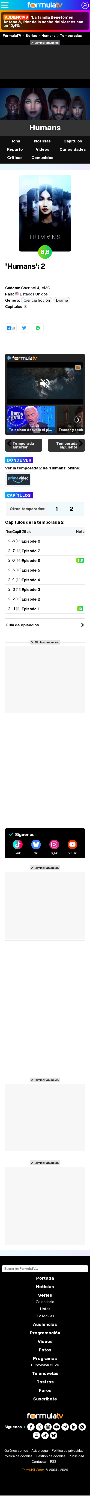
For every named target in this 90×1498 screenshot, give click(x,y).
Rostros (45, 1382)
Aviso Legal (39, 1450)
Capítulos (19, 495)
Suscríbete (45, 1399)
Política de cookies (18, 1456)
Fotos (45, 1350)
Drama (62, 300)
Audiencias (45, 1324)
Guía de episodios (22, 625)
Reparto (15, 149)
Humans (49, 35)
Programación (45, 1333)
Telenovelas (45, 1373)
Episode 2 (31, 599)
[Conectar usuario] (85, 5)
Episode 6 (31, 560)
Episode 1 (30, 609)
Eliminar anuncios (46, 42)
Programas (45, 1358)
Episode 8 (31, 541)
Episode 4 (31, 580)
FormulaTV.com (33, 1469)
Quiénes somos (16, 1450)
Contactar (39, 1461)
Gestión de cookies (51, 1456)
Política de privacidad (68, 1450)
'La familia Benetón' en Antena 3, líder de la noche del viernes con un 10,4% (43, 21)
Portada (45, 1278)
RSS (53, 1461)
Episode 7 (31, 551)
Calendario (45, 1301)
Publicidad (76, 1456)
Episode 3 (31, 589)
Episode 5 (31, 570)
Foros (45, 1390)
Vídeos (42, 149)
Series (31, 35)
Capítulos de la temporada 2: (34, 522)
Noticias (42, 141)
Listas (45, 1309)
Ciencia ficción (37, 300)
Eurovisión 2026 (45, 1365)
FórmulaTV (12, 35)
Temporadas (71, 35)
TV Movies (45, 1316)
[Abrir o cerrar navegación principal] (5, 5)
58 (13, 328)
